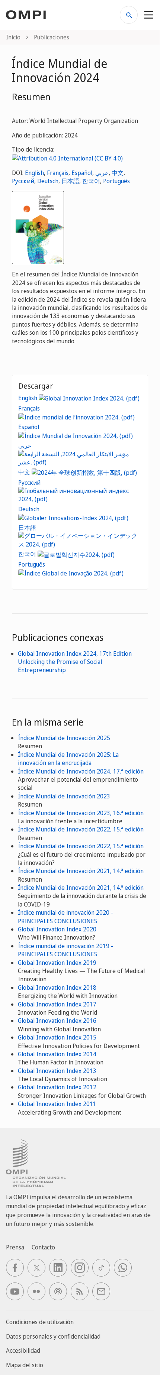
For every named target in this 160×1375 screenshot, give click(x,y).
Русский (23, 181)
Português (116, 181)
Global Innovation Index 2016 (57, 1020)
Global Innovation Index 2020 (57, 929)
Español (81, 173)
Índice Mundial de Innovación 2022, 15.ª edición (81, 829)
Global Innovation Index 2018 (57, 987)
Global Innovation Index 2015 (57, 1037)
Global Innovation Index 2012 (57, 1087)
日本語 (70, 181)
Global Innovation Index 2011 (57, 1104)
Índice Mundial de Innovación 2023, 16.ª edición (81, 813)
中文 (118, 173)
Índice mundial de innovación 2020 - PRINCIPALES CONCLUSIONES (65, 916)
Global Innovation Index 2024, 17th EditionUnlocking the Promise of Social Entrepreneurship (75, 661)
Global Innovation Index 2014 (57, 1054)
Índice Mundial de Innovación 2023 (64, 796)
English (34, 173)
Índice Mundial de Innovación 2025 (64, 738)
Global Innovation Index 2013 (57, 1071)
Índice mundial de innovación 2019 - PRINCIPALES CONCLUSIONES (65, 950)
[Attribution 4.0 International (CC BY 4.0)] (67, 158)
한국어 (91, 181)
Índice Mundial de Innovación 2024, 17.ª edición (81, 771)
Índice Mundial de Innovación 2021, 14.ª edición (81, 871)
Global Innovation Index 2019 (57, 963)
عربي (102, 173)
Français (57, 173)
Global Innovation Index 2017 (57, 1004)
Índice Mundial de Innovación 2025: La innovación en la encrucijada (68, 758)
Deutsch (47, 181)
